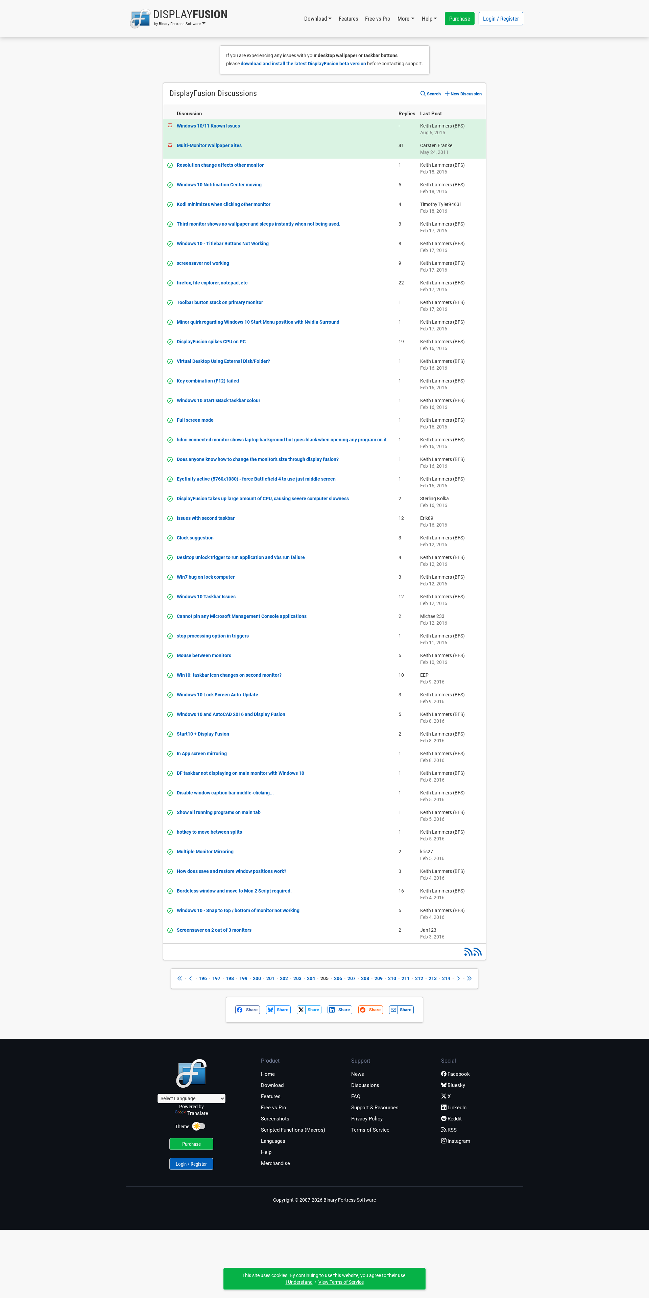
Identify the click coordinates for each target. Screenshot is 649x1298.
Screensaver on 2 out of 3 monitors (214, 930)
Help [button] (427, 18)
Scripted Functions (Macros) (293, 1130)
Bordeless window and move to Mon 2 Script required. (234, 891)
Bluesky (456, 1085)
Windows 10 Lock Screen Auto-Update (217, 694)
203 (297, 978)
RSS (452, 1130)
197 (216, 978)
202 (284, 978)
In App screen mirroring (202, 753)
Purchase (459, 18)
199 (243, 978)
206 (338, 978)
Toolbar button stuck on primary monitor (220, 302)
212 (419, 978)
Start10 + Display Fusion (203, 734)
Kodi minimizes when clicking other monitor (223, 204)
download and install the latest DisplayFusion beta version (303, 63)
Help (266, 1152)
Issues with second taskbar (206, 518)
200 (257, 978)
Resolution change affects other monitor (220, 165)
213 (433, 978)
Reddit (455, 1119)
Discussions (365, 1085)
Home (268, 1074)
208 (365, 978)
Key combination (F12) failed (208, 381)
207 (351, 978)
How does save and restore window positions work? (231, 871)
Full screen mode (195, 420)
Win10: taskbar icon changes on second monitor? (229, 675)
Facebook (459, 1074)
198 (230, 978)
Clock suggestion (195, 537)
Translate (197, 1113)
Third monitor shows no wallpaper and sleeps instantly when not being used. (258, 224)
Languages (273, 1141)
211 (406, 978)
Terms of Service (370, 1130)
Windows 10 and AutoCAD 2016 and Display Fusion (231, 714)
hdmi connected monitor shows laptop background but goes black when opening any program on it (282, 439)
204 (311, 978)
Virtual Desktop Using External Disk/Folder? (223, 361)
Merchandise (275, 1163)
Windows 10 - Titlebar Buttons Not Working (223, 243)
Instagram (459, 1141)
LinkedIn (457, 1108)
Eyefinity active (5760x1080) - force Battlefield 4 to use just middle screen (256, 479)
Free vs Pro (377, 18)
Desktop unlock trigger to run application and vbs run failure (241, 557)
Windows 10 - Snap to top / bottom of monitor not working (238, 910)
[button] (179, 18)
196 (203, 978)
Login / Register (501, 18)
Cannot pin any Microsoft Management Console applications (242, 616)
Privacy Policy (367, 1119)
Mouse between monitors (204, 655)
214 (446, 978)
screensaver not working (203, 263)
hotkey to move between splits (209, 832)
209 (379, 978)
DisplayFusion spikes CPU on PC (211, 341)
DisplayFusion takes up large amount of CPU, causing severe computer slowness (263, 498)
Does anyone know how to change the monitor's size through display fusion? (258, 459)
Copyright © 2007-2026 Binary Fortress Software (324, 1200)
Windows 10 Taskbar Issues (206, 596)
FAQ (355, 1096)
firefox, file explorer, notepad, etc (212, 282)
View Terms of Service (341, 1282)
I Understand (299, 1282)
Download (272, 1085)
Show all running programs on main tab (219, 812)
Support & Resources (375, 1108)
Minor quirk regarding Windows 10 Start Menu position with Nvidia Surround (258, 322)
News (357, 1074)
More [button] (403, 18)
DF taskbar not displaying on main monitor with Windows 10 (240, 773)
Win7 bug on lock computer (206, 577)
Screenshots (275, 1119)
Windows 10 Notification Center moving (219, 184)
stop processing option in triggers (213, 636)
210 (392, 978)
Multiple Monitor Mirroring (205, 851)
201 (270, 978)
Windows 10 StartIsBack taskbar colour (218, 400)
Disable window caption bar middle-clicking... (225, 792)
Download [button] (315, 18)
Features (348, 18)
